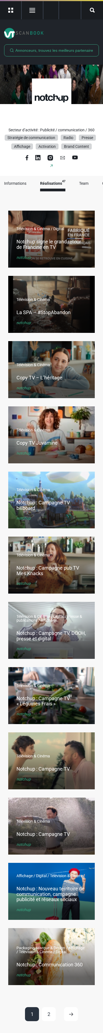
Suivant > (71, 1014)
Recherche (92, 10)
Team (83, 183)
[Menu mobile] (11, 10)
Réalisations (52, 183)
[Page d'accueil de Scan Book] (51, 33)
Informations (15, 183)
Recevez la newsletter (70, 10)
